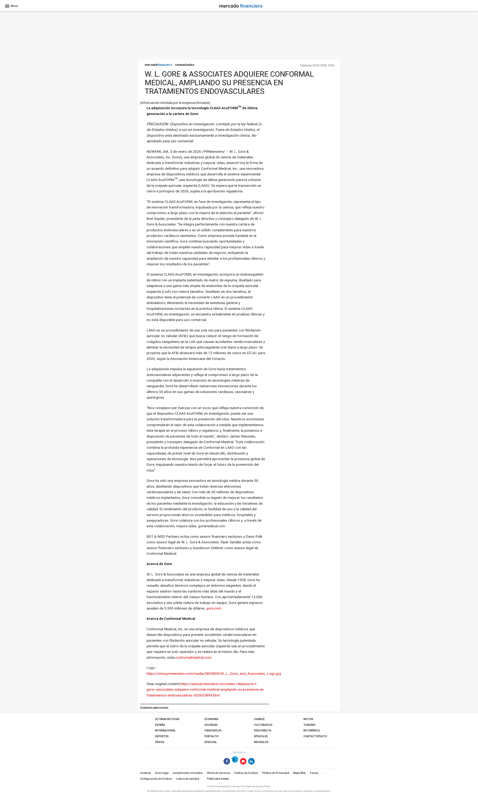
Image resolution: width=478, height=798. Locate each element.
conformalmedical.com (193, 657)
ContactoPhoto (315, 736)
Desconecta (262, 731)
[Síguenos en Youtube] (243, 762)
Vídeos (159, 742)
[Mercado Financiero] (240, 5)
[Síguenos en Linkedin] (251, 762)
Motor (308, 719)
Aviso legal (162, 773)
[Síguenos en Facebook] (227, 762)
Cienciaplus (212, 731)
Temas (314, 773)
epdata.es (261, 736)
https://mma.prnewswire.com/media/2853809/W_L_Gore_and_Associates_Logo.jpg (214, 673)
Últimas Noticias (167, 719)
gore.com (213, 608)
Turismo (309, 725)
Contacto (145, 773)
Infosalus (261, 742)
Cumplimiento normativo (188, 773)
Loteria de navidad (187, 779)
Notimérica (311, 731)
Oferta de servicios (218, 773)
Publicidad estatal (218, 779)
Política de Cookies (246, 773)
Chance (259, 719)
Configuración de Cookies (156, 779)
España (160, 725)
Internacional (165, 731)
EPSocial (210, 742)
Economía (211, 719)
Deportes (162, 736)
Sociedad (211, 725)
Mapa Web (299, 773)
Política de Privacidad (275, 773)
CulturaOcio (263, 725)
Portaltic (211, 736)
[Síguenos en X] (235, 762)
